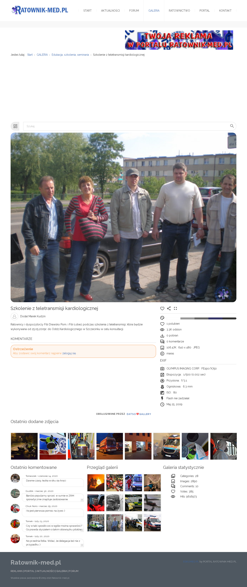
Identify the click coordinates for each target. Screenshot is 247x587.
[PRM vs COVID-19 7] (194, 446)
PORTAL (29, 570)
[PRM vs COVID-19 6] (223, 446)
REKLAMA (17, 570)
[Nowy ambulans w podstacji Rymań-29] (15, 493)
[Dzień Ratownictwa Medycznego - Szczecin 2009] (15, 538)
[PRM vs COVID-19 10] (109, 446)
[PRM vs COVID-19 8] (166, 446)
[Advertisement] (123, 87)
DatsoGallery (139, 414)
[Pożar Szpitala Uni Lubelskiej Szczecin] (95, 483)
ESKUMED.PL (191, 561)
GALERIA (61, 570)
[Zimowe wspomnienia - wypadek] (151, 503)
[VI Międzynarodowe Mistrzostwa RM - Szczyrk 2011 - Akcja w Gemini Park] (114, 483)
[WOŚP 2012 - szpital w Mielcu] (132, 523)
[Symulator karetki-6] (151, 483)
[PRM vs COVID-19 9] (137, 446)
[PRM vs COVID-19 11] (81, 446)
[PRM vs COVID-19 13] (24, 446)
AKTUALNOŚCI (45, 570)
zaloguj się (69, 353)
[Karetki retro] (114, 503)
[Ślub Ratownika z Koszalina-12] (95, 503)
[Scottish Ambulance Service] (95, 523)
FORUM (73, 570)
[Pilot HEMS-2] (15, 523)
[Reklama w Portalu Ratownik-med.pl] (179, 39)
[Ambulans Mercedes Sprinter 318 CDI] (151, 523)
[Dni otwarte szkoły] (15, 508)
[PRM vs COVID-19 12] (52, 446)
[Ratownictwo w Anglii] (132, 503)
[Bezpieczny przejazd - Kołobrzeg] (132, 483)
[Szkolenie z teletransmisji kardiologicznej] (15, 478)
